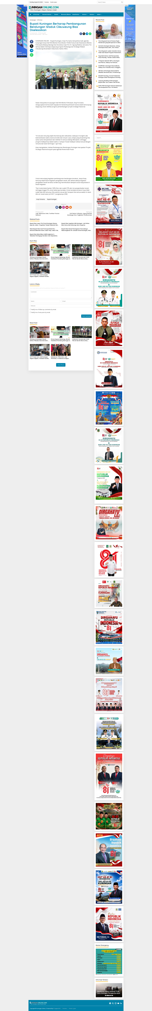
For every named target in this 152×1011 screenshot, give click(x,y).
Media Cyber (72, 1008)
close (25, 5)
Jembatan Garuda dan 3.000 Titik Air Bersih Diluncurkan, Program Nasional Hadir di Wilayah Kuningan (80, 258)
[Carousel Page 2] (108, 995)
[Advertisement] (64, 95)
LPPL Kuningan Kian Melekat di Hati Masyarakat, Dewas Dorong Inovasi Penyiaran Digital (108, 992)
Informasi (32, 34)
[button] (122, 2)
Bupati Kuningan (51, 199)
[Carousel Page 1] (106, 995)
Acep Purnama (40, 199)
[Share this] (81, 33)
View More (61, 365)
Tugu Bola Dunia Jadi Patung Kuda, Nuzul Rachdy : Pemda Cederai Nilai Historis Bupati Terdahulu (108, 56)
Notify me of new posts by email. (40, 312)
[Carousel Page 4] (112, 995)
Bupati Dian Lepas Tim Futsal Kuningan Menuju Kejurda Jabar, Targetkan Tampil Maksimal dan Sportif (44, 224)
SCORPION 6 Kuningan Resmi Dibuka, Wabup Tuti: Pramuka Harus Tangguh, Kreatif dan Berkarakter (109, 66)
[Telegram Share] (87, 33)
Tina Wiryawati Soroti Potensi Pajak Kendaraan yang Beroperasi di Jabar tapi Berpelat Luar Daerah (109, 41)
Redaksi (65, 1008)
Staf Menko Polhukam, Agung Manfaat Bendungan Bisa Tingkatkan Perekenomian (79, 213)
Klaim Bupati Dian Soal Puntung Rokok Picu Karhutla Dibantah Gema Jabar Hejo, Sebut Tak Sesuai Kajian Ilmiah (44, 229)
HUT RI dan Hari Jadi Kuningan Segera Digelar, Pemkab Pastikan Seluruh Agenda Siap (39, 275)
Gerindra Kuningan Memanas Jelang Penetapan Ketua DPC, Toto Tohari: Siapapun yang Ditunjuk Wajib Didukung (110, 46)
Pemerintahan (38, 34)
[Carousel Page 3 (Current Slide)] (110, 995)
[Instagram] (63, 207)
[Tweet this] (84, 33)
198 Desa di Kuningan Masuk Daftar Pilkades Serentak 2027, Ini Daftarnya (39, 258)
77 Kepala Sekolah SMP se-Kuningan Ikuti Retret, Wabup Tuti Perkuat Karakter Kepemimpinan (108, 61)
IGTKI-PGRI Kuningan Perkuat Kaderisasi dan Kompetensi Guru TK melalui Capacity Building (110, 86)
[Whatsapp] (90, 33)
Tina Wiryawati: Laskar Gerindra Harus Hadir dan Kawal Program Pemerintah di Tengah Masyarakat (110, 51)
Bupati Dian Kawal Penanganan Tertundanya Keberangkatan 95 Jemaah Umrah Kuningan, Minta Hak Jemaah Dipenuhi (76, 229)
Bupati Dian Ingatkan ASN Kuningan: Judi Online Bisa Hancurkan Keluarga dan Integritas (75, 224)
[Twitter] (60, 207)
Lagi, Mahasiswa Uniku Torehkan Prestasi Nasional (47, 213)
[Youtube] (66, 207)
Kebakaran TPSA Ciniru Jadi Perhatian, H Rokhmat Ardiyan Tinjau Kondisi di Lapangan (60, 357)
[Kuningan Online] (43, 8)
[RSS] (70, 207)
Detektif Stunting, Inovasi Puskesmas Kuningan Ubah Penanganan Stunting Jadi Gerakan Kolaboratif (109, 76)
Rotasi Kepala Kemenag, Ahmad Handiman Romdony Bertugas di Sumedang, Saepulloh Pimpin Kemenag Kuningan (60, 258)
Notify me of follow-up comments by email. (43, 309)
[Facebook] (56, 207)
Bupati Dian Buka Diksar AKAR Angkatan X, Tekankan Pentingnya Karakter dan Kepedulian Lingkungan (43, 235)
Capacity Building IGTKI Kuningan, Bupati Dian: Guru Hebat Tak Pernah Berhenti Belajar (109, 81)
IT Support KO (57, 1008)
